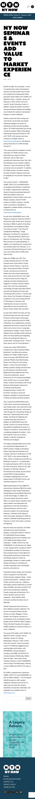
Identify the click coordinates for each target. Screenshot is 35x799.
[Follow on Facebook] (13, 792)
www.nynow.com (9, 693)
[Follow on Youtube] (20, 792)
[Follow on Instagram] (5, 792)
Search (28, 698)
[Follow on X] (9, 792)
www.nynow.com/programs (12, 141)
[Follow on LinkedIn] (16, 792)
